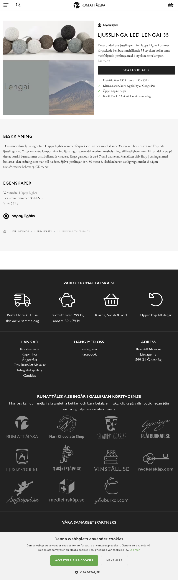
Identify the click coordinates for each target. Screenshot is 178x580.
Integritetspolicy (29, 370)
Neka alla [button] (114, 560)
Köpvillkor (30, 354)
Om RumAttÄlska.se (29, 364)
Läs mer (135, 550)
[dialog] (89, 556)
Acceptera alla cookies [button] (74, 560)
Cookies (29, 375)
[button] (89, 572)
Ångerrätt (29, 359)
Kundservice (29, 349)
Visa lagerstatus (136, 70)
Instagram (89, 349)
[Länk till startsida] (4, 231)
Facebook (89, 354)
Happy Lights (28, 192)
